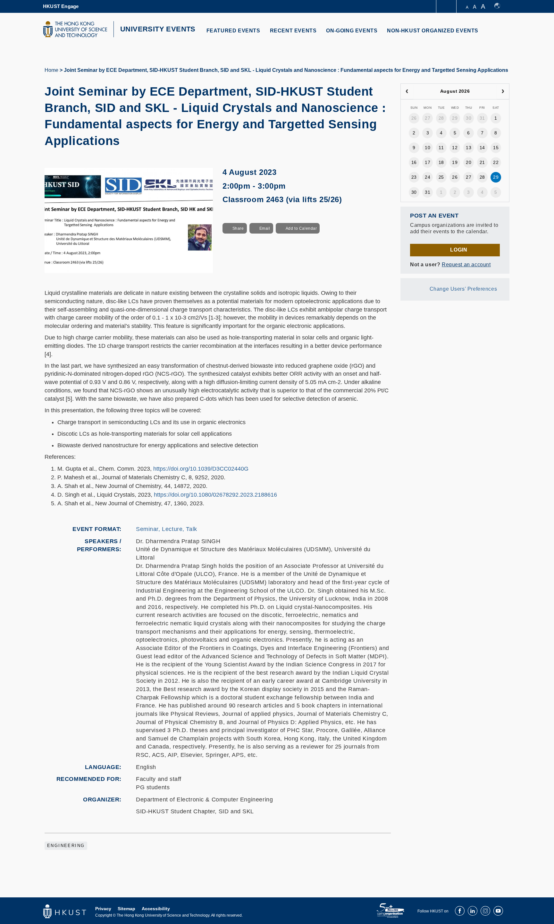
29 (454, 118)
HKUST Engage (61, 6)
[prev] (407, 91)
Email (264, 228)
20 (468, 162)
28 (441, 118)
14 (482, 147)
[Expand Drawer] (447, 6)
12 (454, 147)
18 (441, 162)
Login (458, 249)
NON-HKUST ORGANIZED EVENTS (432, 30)
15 (496, 147)
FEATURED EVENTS (233, 30)
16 (414, 162)
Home (51, 70)
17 (427, 162)
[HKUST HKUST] (75, 29)
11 (441, 147)
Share (238, 228)
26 (414, 118)
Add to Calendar (301, 228)
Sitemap (126, 908)
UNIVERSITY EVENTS (158, 29)
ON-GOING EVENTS (351, 30)
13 (468, 147)
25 (441, 177)
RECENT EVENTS (293, 30)
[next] (503, 91)
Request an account (466, 264)
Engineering (66, 845)
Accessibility (156, 908)
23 (414, 177)
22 (496, 162)
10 (427, 147)
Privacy (103, 908)
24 (427, 177)
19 (454, 162)
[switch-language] (500, 6)
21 (482, 162)
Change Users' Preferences (463, 289)
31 (482, 118)
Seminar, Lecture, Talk (166, 529)
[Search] (500, 34)
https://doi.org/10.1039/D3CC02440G (200, 469)
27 (427, 118)
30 (468, 118)
